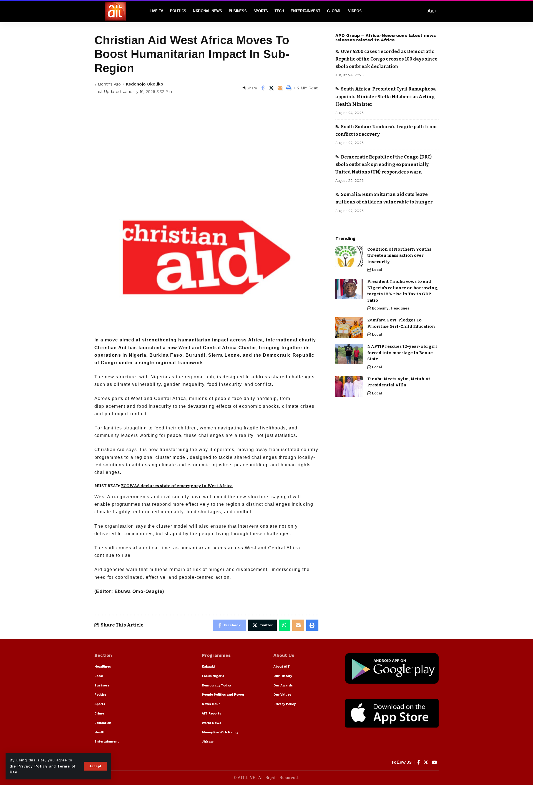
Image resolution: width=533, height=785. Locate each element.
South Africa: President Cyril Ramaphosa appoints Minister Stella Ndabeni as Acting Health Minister (385, 97)
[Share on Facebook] (263, 88)
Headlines (400, 308)
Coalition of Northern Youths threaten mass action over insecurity (399, 255)
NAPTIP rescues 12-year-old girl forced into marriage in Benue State (402, 353)
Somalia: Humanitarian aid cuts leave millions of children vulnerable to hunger (384, 198)
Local (377, 270)
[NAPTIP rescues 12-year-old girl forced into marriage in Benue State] (349, 354)
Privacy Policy (32, 766)
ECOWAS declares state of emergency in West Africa (177, 485)
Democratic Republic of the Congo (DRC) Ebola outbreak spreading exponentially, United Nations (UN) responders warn (383, 164)
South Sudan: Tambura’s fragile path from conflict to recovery (386, 130)
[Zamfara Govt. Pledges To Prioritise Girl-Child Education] (349, 327)
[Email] (280, 88)
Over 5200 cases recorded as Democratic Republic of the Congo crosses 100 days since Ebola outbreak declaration (386, 59)
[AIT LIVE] (115, 11)
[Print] (289, 88)
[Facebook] (419, 762)
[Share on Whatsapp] (284, 625)
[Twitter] (426, 762)
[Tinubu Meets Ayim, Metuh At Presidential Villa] (349, 386)
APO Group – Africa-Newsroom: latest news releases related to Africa (385, 37)
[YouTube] (435, 762)
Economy (380, 308)
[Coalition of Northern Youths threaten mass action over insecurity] (349, 256)
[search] (420, 11)
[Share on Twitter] (271, 88)
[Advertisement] (206, 148)
